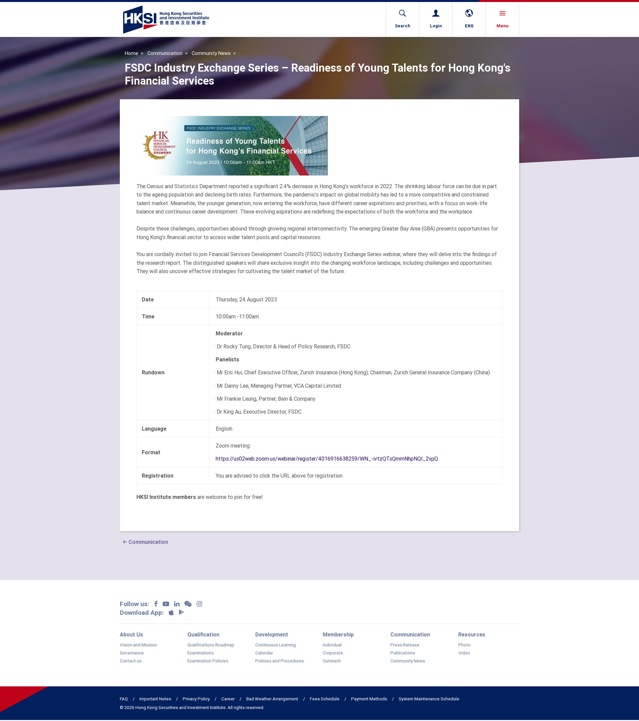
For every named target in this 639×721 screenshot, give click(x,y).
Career (228, 699)
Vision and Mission (138, 645)
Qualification (203, 634)
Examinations (200, 653)
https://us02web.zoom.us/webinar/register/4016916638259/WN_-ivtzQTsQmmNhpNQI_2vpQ (327, 458)
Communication (164, 53)
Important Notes (155, 699)
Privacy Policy (196, 699)
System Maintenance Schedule (429, 699)
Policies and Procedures (279, 661)
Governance (132, 653)
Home (131, 53)
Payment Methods (369, 699)
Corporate (333, 653)
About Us (131, 634)
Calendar (264, 653)
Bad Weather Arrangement (272, 699)
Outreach (332, 661)
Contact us (130, 661)
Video (464, 653)
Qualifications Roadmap (210, 645)
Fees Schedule (324, 699)
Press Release (404, 645)
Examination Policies (207, 661)
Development (271, 634)
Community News (211, 53)
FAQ (124, 699)
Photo (464, 645)
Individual (332, 645)
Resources (471, 634)
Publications (402, 653)
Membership (338, 634)
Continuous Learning (275, 645)
